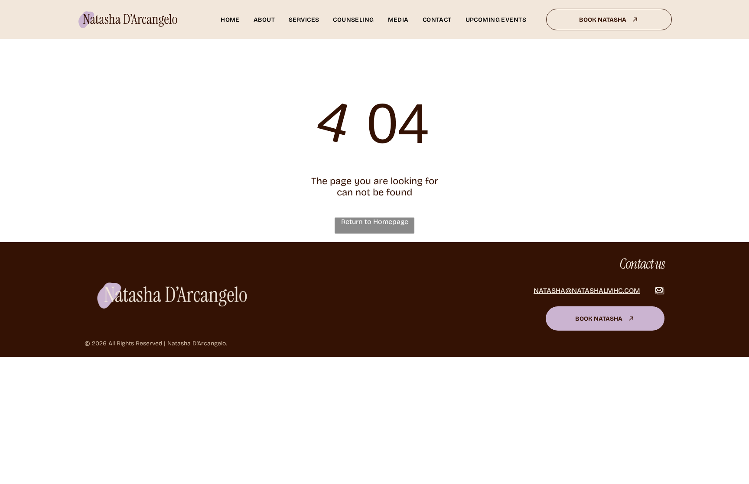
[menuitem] (230, 20)
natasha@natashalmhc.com (587, 290)
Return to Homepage (374, 222)
